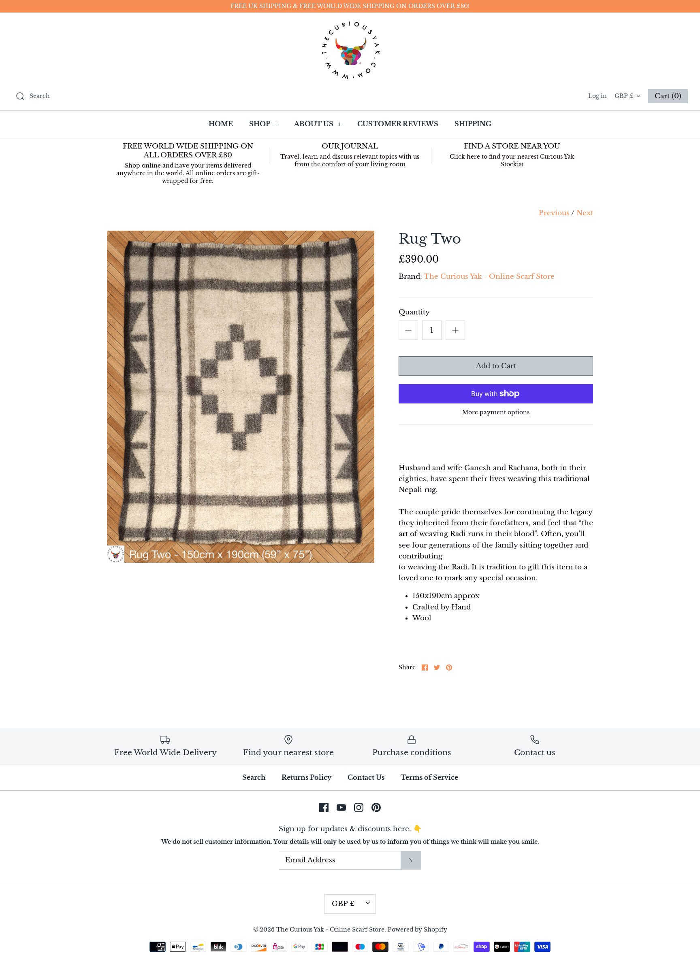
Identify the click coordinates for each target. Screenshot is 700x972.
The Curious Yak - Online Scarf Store (489, 276)
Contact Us (366, 777)
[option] (240, 396)
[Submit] (411, 860)
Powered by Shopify (417, 929)
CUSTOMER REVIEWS (397, 124)
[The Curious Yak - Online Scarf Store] (350, 50)
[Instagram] (358, 807)
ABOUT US (317, 124)
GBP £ (624, 96)
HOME (221, 124)
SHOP (263, 124)
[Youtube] (341, 807)
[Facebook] (324, 807)
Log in (597, 96)
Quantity (414, 312)
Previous (554, 213)
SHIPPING (473, 124)
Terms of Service (429, 777)
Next (584, 213)
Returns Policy (306, 777)
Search (253, 777)
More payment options (495, 412)
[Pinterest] (376, 807)
